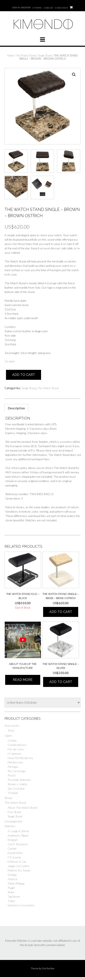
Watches (10, 826)
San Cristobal (16, 788)
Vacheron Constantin (21, 905)
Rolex (11, 892)
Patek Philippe (16, 883)
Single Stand (45, 55)
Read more (23, 680)
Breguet (13, 840)
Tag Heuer (14, 896)
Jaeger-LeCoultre (18, 866)
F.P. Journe (14, 857)
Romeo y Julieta (17, 784)
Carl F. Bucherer (18, 844)
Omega (12, 874)
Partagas (13, 766)
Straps (9, 798)
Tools (11, 730)
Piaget (11, 888)
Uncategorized (13, 821)
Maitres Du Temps (19, 870)
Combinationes (17, 745)
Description (16, 408)
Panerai (12, 879)
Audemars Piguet (18, 835)
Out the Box (48, 968)
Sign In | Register (21, 7)
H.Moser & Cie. (17, 861)
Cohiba (12, 740)
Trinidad (13, 793)
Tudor (11, 901)
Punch (11, 775)
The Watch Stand (26, 55)
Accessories (12, 725)
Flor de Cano (16, 749)
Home (10, 55)
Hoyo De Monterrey (20, 758)
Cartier (12, 848)
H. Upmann (14, 753)
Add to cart (23, 375)
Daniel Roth (15, 853)
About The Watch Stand (22, 807)
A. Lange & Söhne (18, 831)
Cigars (9, 735)
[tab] (16, 408)
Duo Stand (14, 812)
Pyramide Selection (19, 779)
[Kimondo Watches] (42, 31)
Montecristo (15, 762)
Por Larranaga (16, 771)
